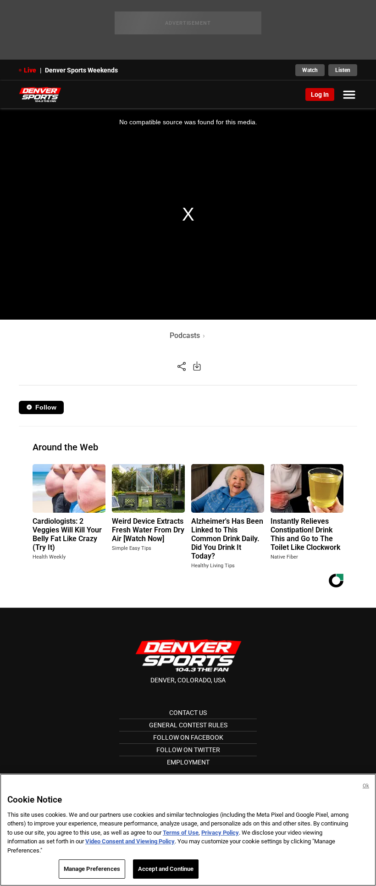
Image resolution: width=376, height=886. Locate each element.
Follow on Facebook (188, 737)
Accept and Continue (166, 868)
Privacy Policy (220, 832)
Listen (342, 70)
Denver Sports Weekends (81, 70)
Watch (310, 70)
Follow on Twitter (188, 749)
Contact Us (188, 712)
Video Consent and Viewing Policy (130, 841)
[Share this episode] (181, 365)
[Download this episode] (197, 365)
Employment (188, 762)
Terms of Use (181, 832)
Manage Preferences (92, 868)
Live (30, 70)
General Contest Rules (188, 725)
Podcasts (185, 335)
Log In (320, 94)
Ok (366, 786)
